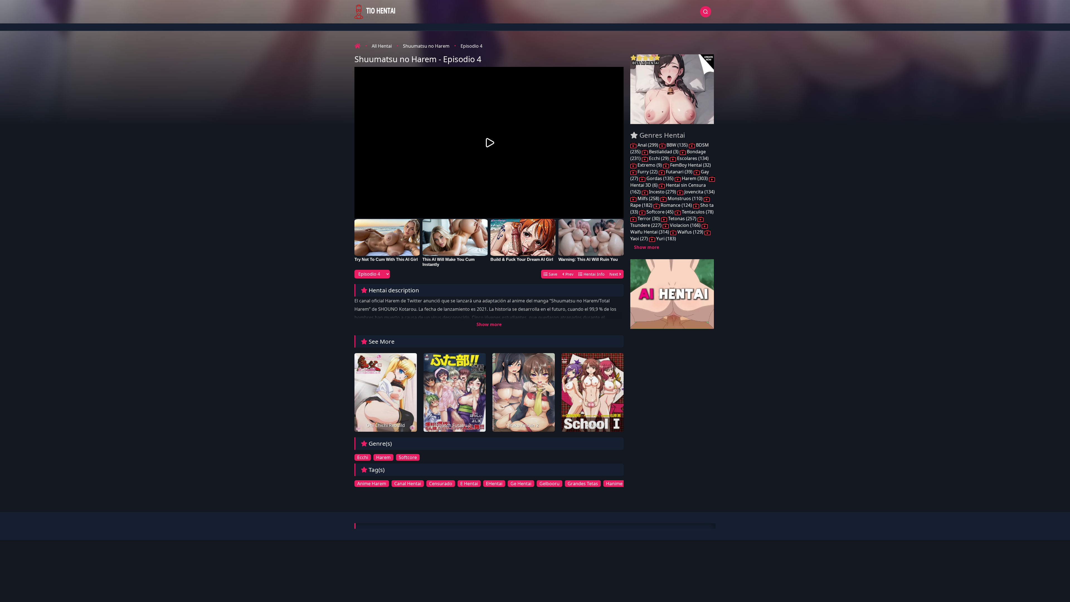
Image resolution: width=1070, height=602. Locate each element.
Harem (383, 457)
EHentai (494, 483)
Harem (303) (695, 178)
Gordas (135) (660, 178)
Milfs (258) (648, 198)
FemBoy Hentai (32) (690, 165)
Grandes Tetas (583, 483)
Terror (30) (648, 218)
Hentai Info (593, 274)
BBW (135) (677, 145)
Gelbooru (549, 483)
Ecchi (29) (659, 158)
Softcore (408, 457)
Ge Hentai (520, 483)
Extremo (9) (649, 165)
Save (552, 274)
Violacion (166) (685, 225)
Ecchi (362, 457)
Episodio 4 (471, 46)
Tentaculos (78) (697, 212)
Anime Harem (371, 483)
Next (614, 274)
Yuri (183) (665, 239)
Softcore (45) (660, 212)
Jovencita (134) (699, 192)
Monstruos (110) (685, 198)
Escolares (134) (692, 158)
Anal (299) (647, 145)
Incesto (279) (662, 192)
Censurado (440, 483)
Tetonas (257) (682, 218)
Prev (568, 274)
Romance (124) (676, 205)
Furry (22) (647, 172)
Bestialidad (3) (664, 152)
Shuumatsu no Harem (426, 46)
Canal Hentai (407, 483)
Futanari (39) (679, 172)
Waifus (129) (690, 232)
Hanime (614, 483)
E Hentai (469, 483)
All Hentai (382, 46)
